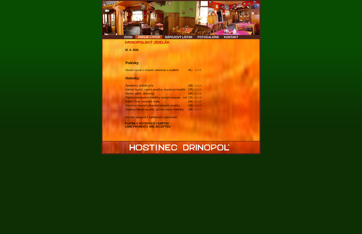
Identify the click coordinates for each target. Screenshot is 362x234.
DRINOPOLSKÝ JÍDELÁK (147, 42)
